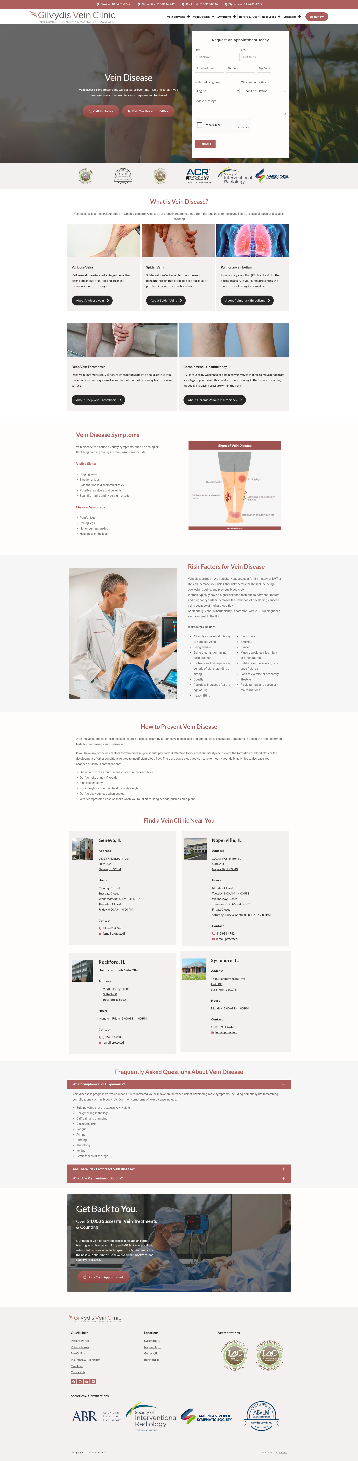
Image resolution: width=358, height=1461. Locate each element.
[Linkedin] (93, 1381)
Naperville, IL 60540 (225, 869)
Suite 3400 (110, 994)
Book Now (317, 16)
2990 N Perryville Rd (116, 989)
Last (243, 49)
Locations (290, 16)
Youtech (283, 1452)
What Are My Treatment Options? (98, 1178)
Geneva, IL (110, 840)
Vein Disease (201, 16)
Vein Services (176, 16)
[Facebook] (73, 1381)
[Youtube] (87, 1381)
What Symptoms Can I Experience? (99, 1084)
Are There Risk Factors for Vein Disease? (104, 1169)
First (197, 49)
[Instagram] (80, 1381)
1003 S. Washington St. (226, 858)
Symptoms (224, 16)
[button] (179, 1084)
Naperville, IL (227, 840)
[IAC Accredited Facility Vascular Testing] (269, 1355)
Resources (269, 16)
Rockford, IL (112, 962)
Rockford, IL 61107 (115, 999)
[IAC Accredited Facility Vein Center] (235, 1355)
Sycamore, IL (225, 960)
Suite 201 (218, 863)
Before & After (249, 16)
